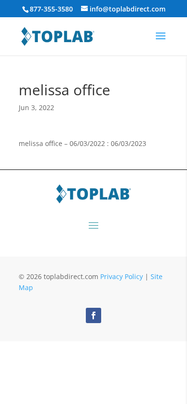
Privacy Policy (121, 276)
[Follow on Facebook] (93, 315)
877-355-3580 (51, 8)
